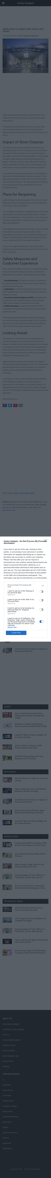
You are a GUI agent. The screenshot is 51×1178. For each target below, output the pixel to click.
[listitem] (25, 586)
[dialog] (25, 589)
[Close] (46, 541)
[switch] (41, 591)
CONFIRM (16, 633)
